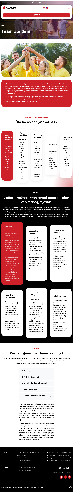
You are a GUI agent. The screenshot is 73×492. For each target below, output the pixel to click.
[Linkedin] (40, 2)
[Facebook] (33, 2)
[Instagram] (36, 2)
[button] (68, 7)
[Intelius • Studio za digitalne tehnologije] (70, 487)
